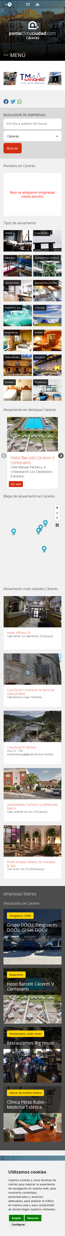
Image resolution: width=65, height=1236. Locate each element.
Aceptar (16, 1218)
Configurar (18, 1224)
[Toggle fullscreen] (57, 525)
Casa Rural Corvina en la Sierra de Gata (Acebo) (30, 691)
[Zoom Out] (57, 513)
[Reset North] (57, 518)
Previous (4, 455)
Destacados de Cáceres (21, 903)
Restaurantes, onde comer (26, 1033)
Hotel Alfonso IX (18, 633)
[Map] (32, 542)
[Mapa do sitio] (37, 4)
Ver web (16, 484)
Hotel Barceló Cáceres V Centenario (32, 460)
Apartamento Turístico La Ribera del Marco (32, 806)
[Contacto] (28, 4)
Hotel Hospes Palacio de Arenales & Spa (31, 863)
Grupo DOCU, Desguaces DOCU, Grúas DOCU (32, 927)
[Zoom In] (57, 507)
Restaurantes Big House (31, 1043)
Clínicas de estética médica (25, 1092)
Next (61, 455)
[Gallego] (7, 4)
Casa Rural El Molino (21, 747)
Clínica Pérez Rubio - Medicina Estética (27, 1104)
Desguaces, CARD (20, 915)
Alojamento (16, 974)
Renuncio (33, 1218)
